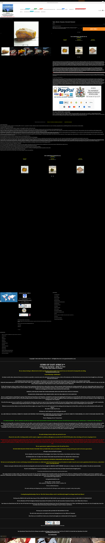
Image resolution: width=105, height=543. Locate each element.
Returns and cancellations (5, 353)
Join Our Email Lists (81, 0)
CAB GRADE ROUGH (56, 303)
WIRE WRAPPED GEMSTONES (58, 310)
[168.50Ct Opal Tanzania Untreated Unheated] (5, 51)
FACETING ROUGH (40, 9)
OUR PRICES (3, 344)
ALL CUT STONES (56, 296)
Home (1, 18)
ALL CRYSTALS (56, 306)
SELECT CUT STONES (56, 297)
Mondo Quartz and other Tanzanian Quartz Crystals (49, 9)
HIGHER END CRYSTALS (57, 307)
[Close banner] (104, 0)
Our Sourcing (56, 316)
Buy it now (78, 32)
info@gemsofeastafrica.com (30, 323)
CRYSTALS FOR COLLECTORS (60, 9)
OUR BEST (66, 9)
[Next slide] (51, 33)
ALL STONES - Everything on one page (25, 9)
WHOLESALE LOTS (71, 9)
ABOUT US (3, 337)
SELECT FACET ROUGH (57, 300)
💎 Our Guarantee (3, 536)
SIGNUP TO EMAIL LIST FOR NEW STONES (80, 9)
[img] (79, 37)
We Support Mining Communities (58, 319)
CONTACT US (3, 340)
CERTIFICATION (4, 347)
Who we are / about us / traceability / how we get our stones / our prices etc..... (12, 334)
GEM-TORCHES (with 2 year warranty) (29, 11)
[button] (78, 57)
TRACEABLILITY (4, 341)
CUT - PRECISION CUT (34, 9)
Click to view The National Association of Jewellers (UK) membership (52, 525)
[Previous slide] (1, 33)
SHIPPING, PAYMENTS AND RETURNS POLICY (7, 350)
